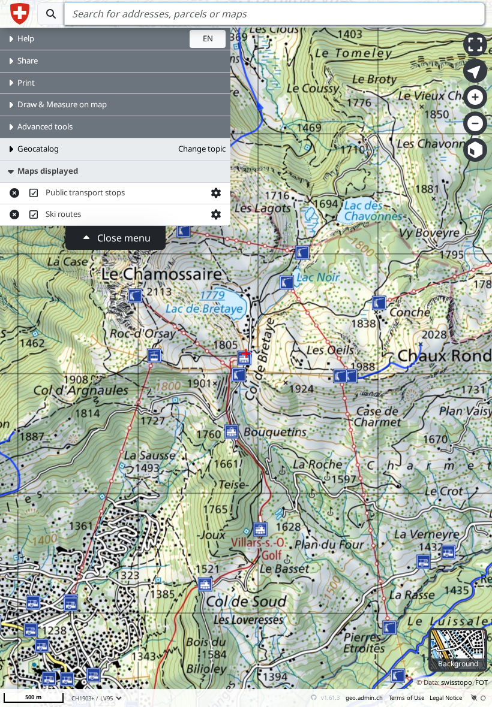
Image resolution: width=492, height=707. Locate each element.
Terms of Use (406, 698)
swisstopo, (457, 682)
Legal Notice (446, 698)
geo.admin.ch (364, 698)
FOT (481, 682)
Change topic (202, 148)
